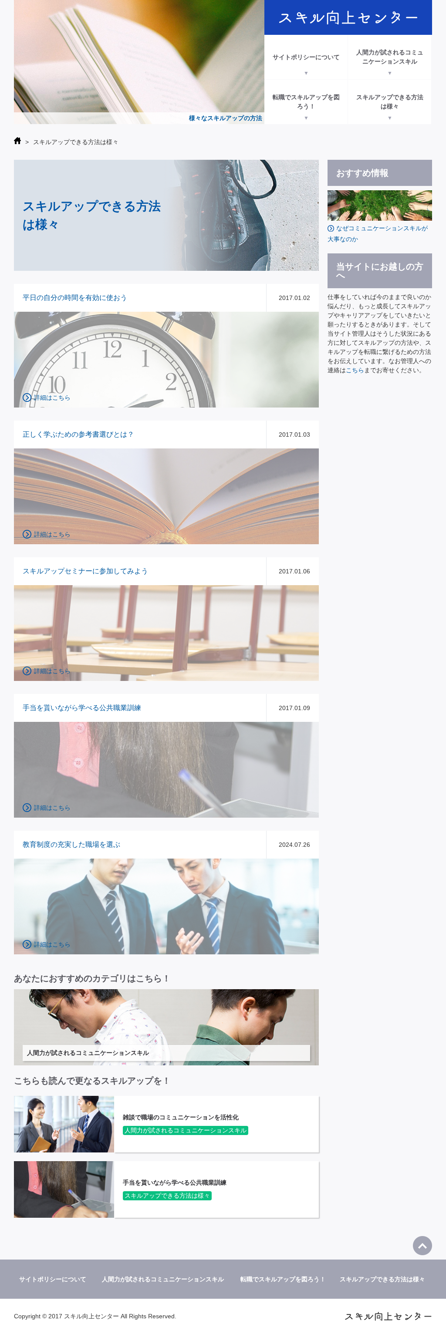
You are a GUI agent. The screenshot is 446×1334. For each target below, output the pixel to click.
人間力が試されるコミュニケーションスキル (389, 57)
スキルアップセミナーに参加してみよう (85, 571)
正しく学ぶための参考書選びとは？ (78, 434)
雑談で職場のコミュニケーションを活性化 (181, 1117)
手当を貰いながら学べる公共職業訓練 (82, 707)
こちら (355, 370)
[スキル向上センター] (348, 17)
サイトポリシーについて (306, 57)
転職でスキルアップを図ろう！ (306, 102)
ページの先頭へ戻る (422, 1245)
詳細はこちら (52, 397)
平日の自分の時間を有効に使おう (75, 297)
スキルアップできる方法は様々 (389, 102)
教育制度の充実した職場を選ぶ (71, 844)
